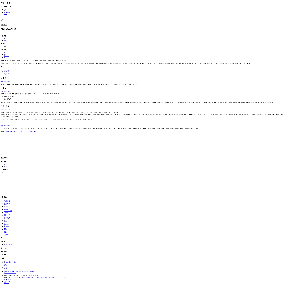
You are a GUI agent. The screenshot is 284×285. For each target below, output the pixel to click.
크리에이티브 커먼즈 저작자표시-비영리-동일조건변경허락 (37, 277)
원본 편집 (6, 81)
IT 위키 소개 (7, 281)
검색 (2, 20)
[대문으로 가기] (1, 154)
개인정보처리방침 (8, 279)
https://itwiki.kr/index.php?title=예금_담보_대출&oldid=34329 (21, 131)
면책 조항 (6, 283)
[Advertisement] (45, 143)
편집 (2, 81)
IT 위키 (2, 16)
